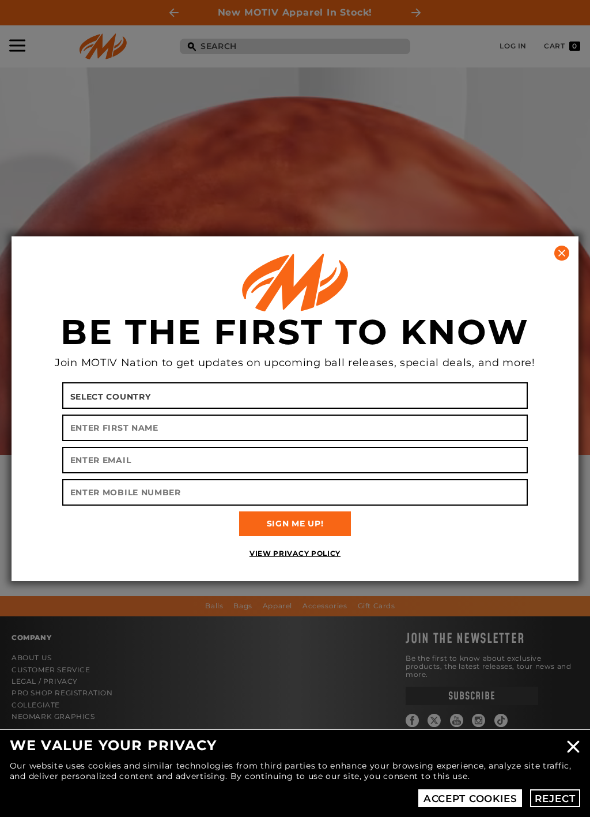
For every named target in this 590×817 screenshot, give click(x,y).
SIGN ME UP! (295, 523)
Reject (555, 798)
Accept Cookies (470, 798)
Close (573, 746)
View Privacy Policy (295, 553)
